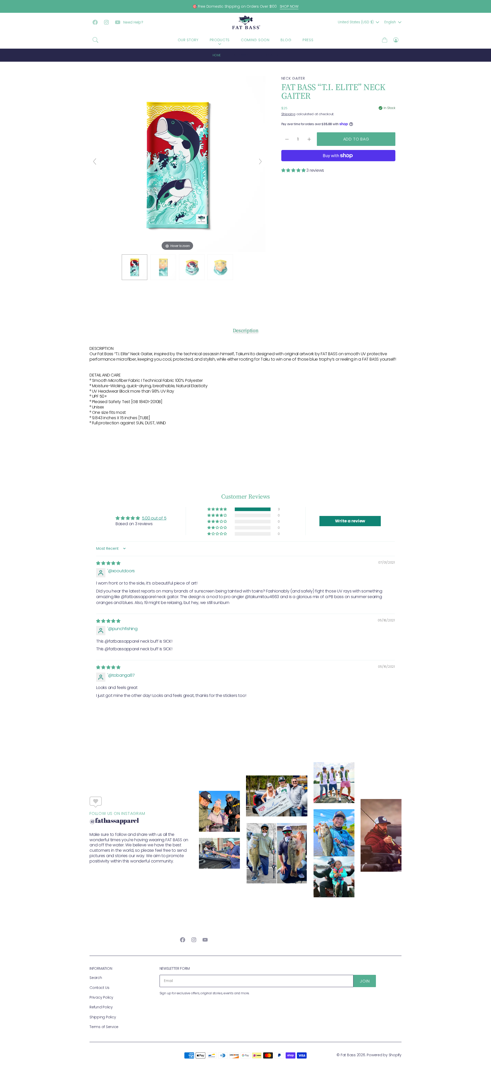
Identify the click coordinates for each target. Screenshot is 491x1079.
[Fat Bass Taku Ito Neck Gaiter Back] (163, 267)
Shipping (288, 114)
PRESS (308, 39)
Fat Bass (348, 1055)
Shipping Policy (103, 1017)
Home (217, 55)
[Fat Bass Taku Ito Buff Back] (220, 267)
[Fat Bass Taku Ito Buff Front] (192, 267)
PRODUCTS (220, 39)
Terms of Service (104, 1026)
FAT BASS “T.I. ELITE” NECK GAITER (255, 55)
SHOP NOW (289, 6)
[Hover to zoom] (177, 164)
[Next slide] (260, 161)
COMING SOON (255, 39)
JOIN (365, 981)
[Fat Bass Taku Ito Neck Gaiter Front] (134, 267)
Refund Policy (101, 1007)
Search (96, 977)
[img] (108, 563)
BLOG (286, 39)
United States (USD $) (356, 22)
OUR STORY (188, 39)
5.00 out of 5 (154, 518)
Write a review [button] (350, 521)
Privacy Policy (101, 997)
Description (246, 330)
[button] (95, 40)
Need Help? (133, 22)
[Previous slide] (95, 161)
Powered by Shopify (384, 1055)
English (390, 22)
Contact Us (99, 987)
